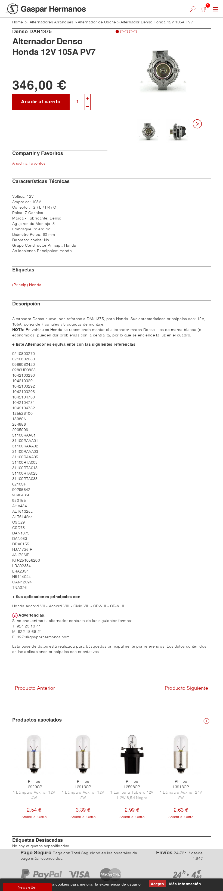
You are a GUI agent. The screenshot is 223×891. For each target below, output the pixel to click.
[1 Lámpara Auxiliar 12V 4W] (34, 754)
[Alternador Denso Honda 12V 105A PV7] (148, 131)
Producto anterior (35, 688)
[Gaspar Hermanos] (71, 9)
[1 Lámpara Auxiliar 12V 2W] (83, 754)
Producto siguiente (186, 688)
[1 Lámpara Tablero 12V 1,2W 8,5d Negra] (132, 754)
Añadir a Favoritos (28, 163)
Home (17, 22)
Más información (185, 884)
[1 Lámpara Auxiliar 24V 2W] (181, 754)
